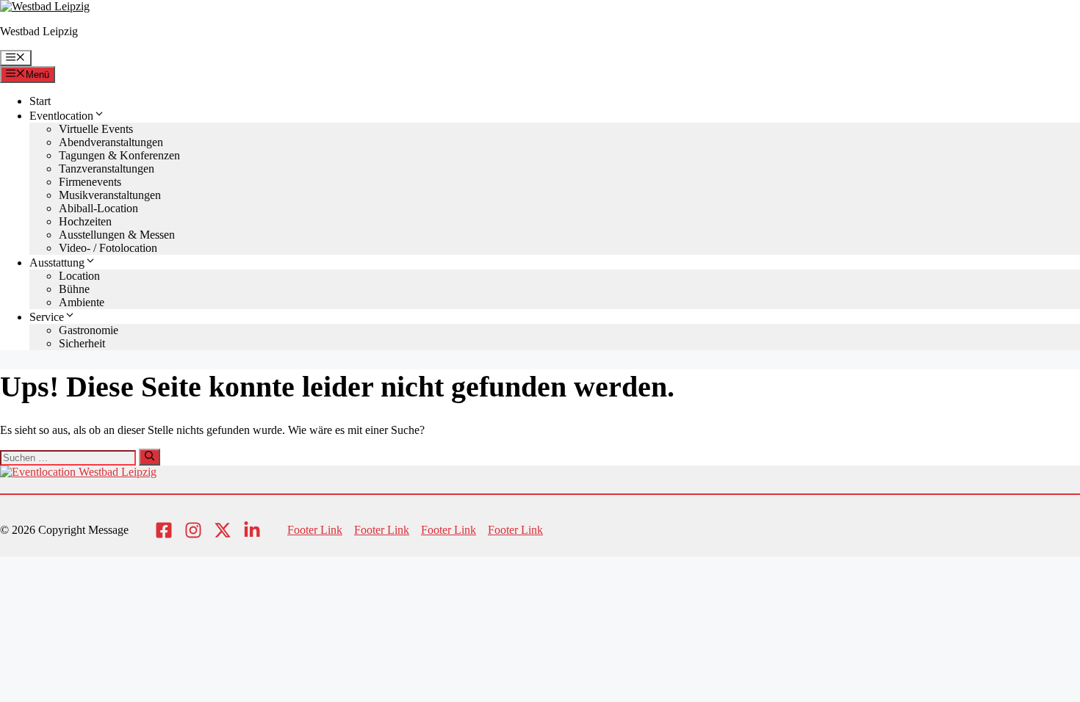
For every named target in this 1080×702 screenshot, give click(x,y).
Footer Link (314, 530)
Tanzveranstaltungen (106, 168)
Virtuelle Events (96, 129)
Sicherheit (82, 343)
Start (40, 101)
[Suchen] (149, 457)
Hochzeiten (85, 221)
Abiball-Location (98, 208)
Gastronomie (88, 330)
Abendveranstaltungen (111, 142)
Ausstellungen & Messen (117, 234)
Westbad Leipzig (39, 31)
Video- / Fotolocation (108, 248)
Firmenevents (90, 182)
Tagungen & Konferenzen (119, 155)
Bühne (74, 289)
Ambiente (81, 302)
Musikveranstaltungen (110, 195)
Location (79, 275)
